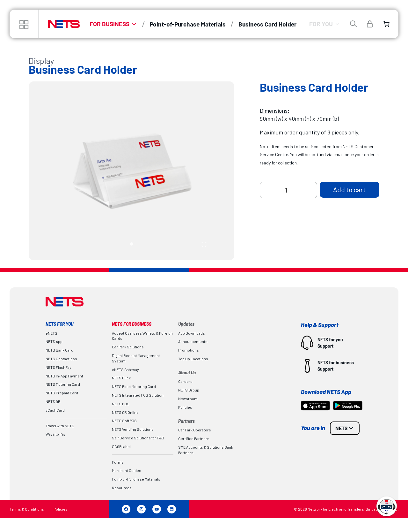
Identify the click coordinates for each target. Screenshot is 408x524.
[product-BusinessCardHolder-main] (131, 171)
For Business (109, 23)
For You (321, 23)
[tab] (131, 244)
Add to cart (349, 190)
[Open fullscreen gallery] (204, 244)
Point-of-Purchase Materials (188, 24)
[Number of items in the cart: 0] (386, 24)
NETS (341, 428)
